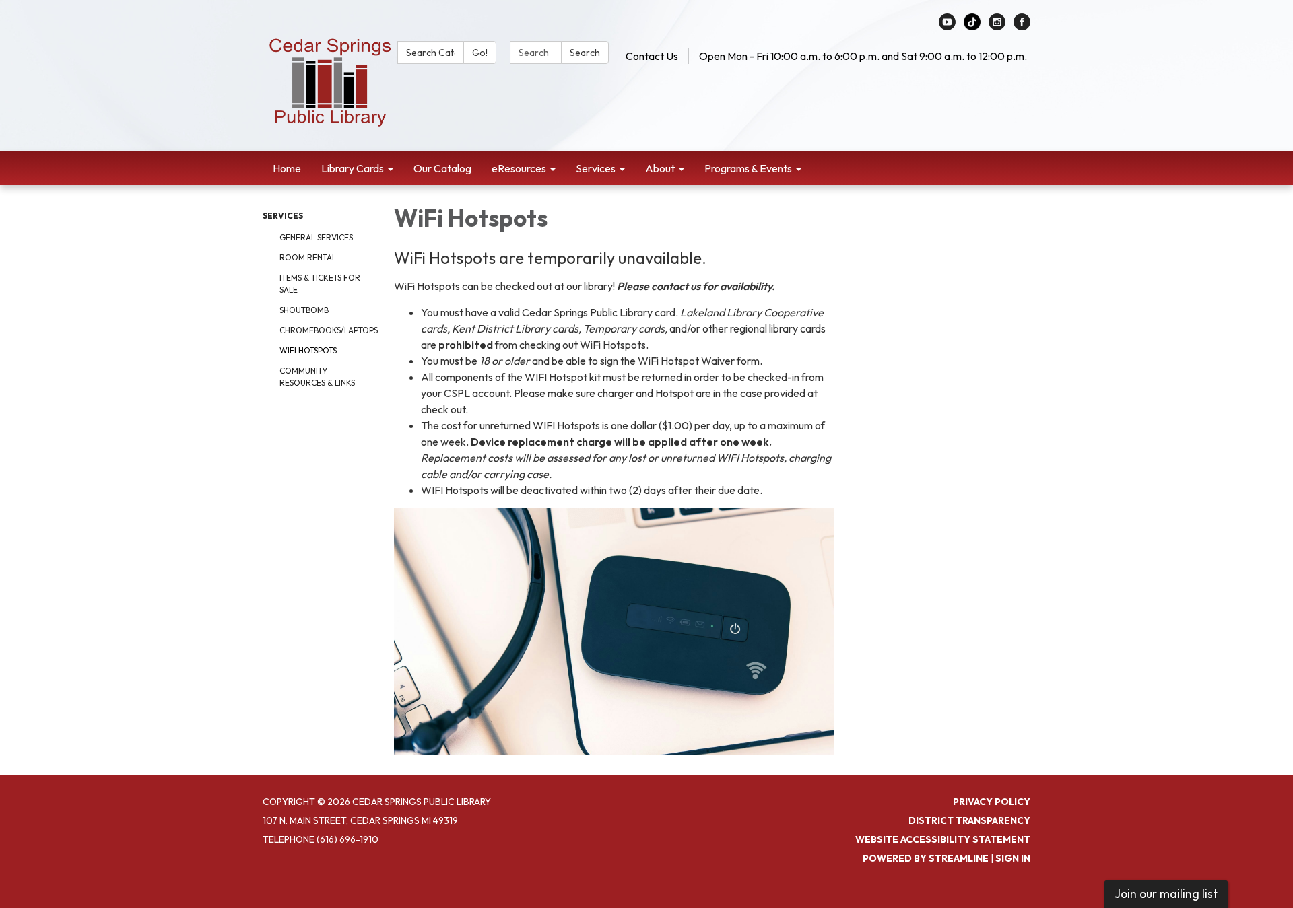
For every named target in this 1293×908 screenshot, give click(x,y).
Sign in (1012, 858)
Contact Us (652, 56)
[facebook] (1022, 26)
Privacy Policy (991, 802)
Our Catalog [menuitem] (442, 168)
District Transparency (969, 820)
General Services (316, 237)
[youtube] (947, 26)
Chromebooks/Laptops (326, 330)
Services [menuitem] (596, 168)
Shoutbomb (304, 310)
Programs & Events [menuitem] (748, 168)
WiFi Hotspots (308, 350)
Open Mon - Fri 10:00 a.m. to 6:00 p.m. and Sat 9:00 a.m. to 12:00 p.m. (863, 56)
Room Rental (307, 257)
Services (283, 216)
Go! (480, 52)
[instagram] (997, 26)
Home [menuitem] (287, 168)
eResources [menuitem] (519, 168)
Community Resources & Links (317, 376)
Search (585, 52)
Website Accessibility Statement (942, 839)
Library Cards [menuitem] (352, 168)
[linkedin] (972, 26)
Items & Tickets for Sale (319, 284)
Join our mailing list (1166, 893)
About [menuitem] (660, 168)
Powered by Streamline (926, 858)
